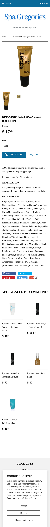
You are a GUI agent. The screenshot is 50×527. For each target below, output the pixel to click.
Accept (24, 506)
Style (4, 141)
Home (4, 37)
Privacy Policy (29, 498)
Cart (46, 3)
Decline (23, 513)
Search (25, 469)
